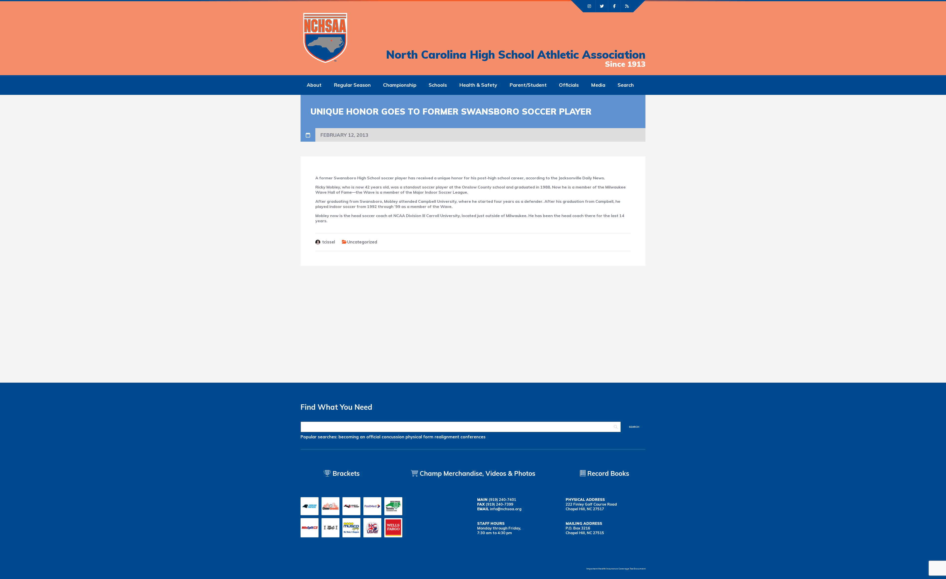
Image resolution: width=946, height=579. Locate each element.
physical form (419, 436)
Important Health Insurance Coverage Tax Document (615, 568)
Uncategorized (362, 241)
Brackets (345, 473)
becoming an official (359, 436)
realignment (447, 436)
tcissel (328, 241)
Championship (399, 85)
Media (598, 85)
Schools (438, 85)
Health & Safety (478, 85)
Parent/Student (528, 85)
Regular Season (352, 85)
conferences (473, 436)
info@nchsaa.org (506, 509)
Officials (569, 85)
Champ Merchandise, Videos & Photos (477, 473)
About (314, 85)
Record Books (607, 473)
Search (626, 85)
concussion (393, 436)
